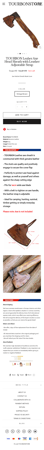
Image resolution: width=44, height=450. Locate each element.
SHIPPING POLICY (22, 411)
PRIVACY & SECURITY (22, 415)
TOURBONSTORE (25, 3)
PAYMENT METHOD (22, 404)
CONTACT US (22, 396)
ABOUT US (22, 392)
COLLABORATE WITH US (22, 400)
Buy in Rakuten (11, 129)
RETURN (22, 407)
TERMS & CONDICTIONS (22, 418)
